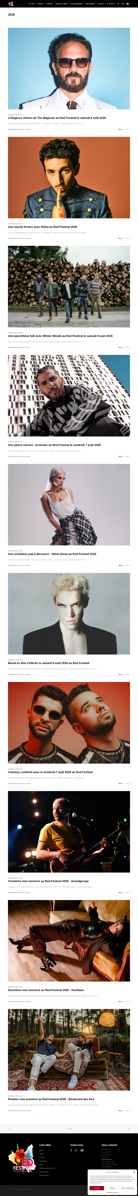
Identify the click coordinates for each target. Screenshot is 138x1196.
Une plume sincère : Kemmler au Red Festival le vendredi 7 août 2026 (54, 445)
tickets (28, 129)
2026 (16, 114)
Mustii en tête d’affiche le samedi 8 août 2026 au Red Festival (48, 663)
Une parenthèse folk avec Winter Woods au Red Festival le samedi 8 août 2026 (60, 335)
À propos (41, 1157)
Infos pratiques (43, 1161)
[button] (134, 1172)
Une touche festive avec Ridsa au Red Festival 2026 (42, 226)
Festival (20, 114)
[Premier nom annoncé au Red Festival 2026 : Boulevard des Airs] (69, 1049)
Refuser (112, 1188)
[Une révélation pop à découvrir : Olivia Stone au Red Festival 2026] (69, 504)
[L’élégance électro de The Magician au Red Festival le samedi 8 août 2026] (69, 68)
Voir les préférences (128, 1188)
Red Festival (15, 1189)
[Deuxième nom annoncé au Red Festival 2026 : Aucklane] (69, 940)
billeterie (13, 129)
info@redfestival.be (107, 1159)
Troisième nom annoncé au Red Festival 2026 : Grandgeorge (48, 881)
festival (19, 129)
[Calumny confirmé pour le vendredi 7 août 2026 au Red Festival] (69, 722)
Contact (41, 1164)
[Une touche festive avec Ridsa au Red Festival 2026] (69, 177)
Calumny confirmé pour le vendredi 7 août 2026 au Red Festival (50, 772)
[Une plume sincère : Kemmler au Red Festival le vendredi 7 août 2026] (69, 395)
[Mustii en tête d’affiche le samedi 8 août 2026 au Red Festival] (69, 613)
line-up (24, 129)
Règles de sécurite (44, 1175)
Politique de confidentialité (112, 1192)
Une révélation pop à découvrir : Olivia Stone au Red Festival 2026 (52, 554)
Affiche (41, 1154)
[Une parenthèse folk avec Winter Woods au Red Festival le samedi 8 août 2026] (69, 286)
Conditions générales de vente (47, 1168)
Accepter (97, 1188)
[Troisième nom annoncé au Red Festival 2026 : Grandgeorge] (69, 831)
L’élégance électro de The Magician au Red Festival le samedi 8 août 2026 (57, 117)
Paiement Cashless (44, 1171)
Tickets (41, 1150)
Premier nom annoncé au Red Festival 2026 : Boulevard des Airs (51, 1099)
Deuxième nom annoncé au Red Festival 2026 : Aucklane (46, 990)
